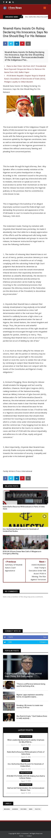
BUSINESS (15, 809)
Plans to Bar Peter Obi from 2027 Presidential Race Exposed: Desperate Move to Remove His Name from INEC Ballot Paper (25, 69)
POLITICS (37, 809)
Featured (25, 760)
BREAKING (7, 809)
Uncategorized (25, 736)
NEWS (26, 748)
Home (21, 835)
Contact (29, 835)
